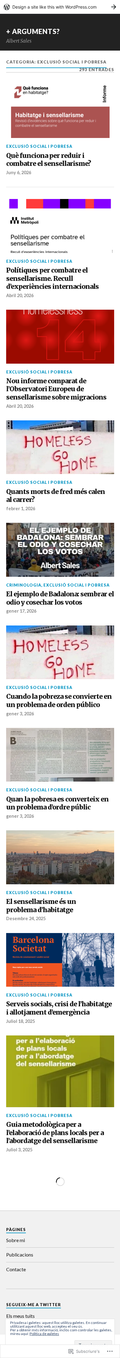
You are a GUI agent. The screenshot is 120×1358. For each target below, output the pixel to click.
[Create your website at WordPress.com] (60, 7)
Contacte (16, 1269)
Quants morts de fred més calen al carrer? (55, 496)
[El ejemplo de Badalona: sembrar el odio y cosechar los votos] (60, 550)
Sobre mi (15, 1240)
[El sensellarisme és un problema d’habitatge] (60, 857)
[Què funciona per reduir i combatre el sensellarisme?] (60, 111)
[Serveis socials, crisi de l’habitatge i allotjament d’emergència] (60, 960)
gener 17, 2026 (21, 611)
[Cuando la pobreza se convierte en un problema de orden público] (60, 652)
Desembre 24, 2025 (26, 918)
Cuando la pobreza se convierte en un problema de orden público (59, 701)
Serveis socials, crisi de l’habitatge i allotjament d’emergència (59, 1008)
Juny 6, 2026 (18, 172)
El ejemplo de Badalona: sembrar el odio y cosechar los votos (60, 598)
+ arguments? (33, 31)
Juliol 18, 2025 (20, 1021)
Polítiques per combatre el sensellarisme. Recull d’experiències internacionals (52, 278)
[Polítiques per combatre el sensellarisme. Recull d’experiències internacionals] (60, 226)
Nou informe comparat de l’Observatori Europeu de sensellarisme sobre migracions (56, 389)
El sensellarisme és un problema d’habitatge (41, 906)
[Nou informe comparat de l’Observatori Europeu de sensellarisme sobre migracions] (60, 337)
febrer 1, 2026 (20, 508)
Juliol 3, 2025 (19, 1149)
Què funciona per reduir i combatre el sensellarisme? (48, 160)
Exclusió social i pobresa (39, 146)
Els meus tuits (20, 1316)
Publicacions (19, 1254)
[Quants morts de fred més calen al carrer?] (60, 447)
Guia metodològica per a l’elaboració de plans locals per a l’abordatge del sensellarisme (55, 1133)
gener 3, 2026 (20, 713)
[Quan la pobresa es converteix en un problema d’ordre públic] (60, 755)
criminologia (23, 585)
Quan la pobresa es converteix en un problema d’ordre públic (57, 803)
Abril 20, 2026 (20, 295)
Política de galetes (44, 1333)
